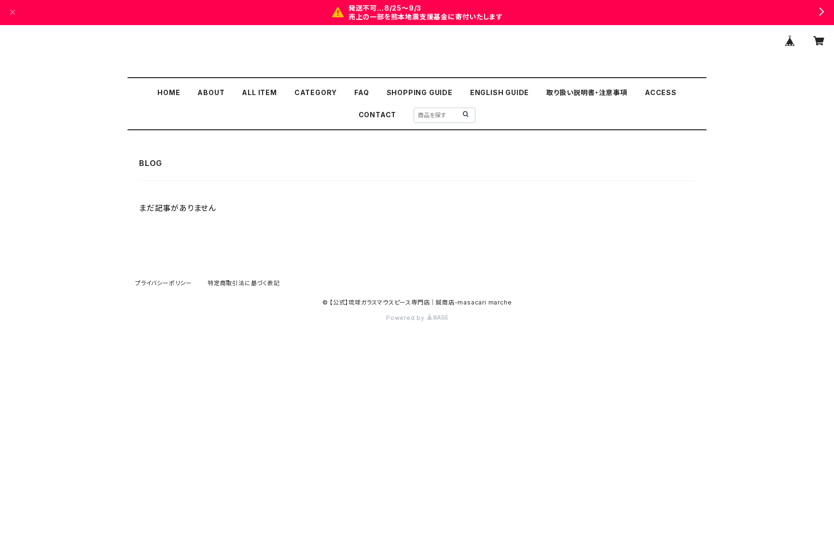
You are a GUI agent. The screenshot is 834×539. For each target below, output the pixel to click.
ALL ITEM (259, 92)
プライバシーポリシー (163, 283)
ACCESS (661, 92)
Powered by (406, 317)
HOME (168, 92)
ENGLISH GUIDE (499, 92)
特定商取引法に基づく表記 (244, 283)
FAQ (361, 92)
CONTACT (378, 115)
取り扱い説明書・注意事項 (586, 92)
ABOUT (210, 92)
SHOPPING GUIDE (420, 92)
